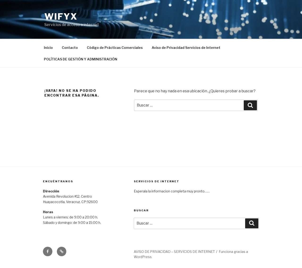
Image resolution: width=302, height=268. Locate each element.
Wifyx (60, 16)
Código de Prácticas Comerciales (115, 48)
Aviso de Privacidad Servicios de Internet (186, 48)
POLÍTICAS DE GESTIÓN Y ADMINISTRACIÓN (80, 59)
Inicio (48, 48)
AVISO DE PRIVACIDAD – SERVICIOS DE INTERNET (174, 252)
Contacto (70, 48)
